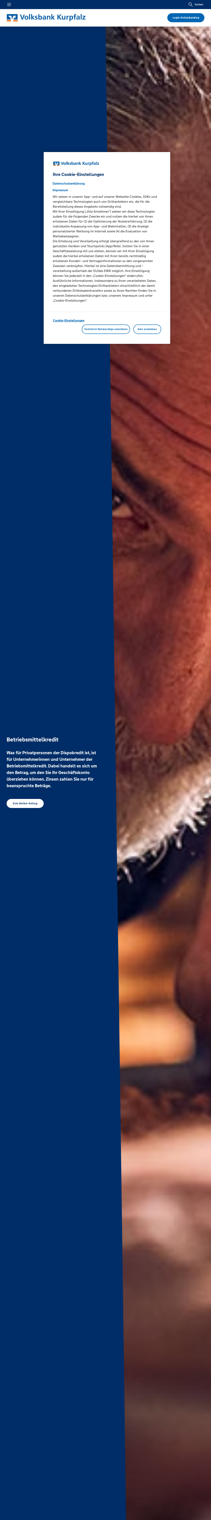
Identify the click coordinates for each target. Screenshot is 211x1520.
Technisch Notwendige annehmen (106, 329)
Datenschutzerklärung (69, 183)
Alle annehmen (147, 329)
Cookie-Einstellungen (68, 320)
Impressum (60, 190)
